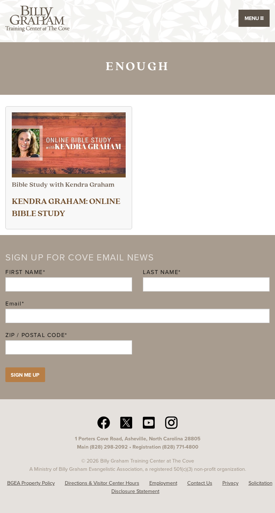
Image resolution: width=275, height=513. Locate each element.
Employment (163, 483)
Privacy (230, 483)
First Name (24, 272)
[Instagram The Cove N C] (171, 422)
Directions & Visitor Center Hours (102, 483)
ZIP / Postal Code (35, 335)
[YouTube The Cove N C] (148, 422)
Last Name (160, 272)
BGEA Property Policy (31, 483)
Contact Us (199, 483)
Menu (252, 18)
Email (14, 303)
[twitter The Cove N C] (126, 422)
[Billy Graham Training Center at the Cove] (37, 18)
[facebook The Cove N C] (103, 422)
